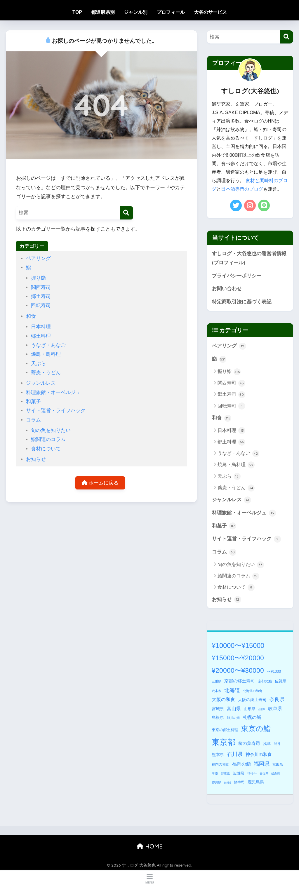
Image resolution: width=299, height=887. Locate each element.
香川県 (216, 782)
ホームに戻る (103, 483)
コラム (33, 420)
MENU (149, 882)
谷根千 (252, 773)
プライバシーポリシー (237, 275)
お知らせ (36, 459)
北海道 (232, 690)
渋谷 (277, 744)
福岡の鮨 (241, 763)
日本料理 (41, 327)
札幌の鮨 (252, 717)
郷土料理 (41, 336)
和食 (31, 316)
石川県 (235, 754)
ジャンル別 (135, 12)
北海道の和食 (252, 691)
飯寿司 (275, 773)
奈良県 (277, 699)
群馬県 (225, 773)
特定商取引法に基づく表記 (242, 301)
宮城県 (218, 708)
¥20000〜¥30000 (238, 670)
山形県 (249, 709)
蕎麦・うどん (46, 372)
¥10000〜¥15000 (238, 645)
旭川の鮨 (233, 717)
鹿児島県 (256, 782)
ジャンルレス (41, 383)
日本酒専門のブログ (242, 189)
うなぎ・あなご (48, 345)
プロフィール (171, 12)
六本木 (216, 691)
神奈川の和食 (259, 754)
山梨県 (261, 709)
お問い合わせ (227, 288)
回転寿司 (41, 305)
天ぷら (38, 363)
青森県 (264, 773)
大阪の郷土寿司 (252, 699)
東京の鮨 (256, 729)
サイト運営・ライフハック (56, 410)
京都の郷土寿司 (239, 680)
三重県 (216, 681)
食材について (46, 449)
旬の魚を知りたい (51, 430)
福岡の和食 (220, 764)
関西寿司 (41, 287)
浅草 (267, 743)
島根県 (218, 717)
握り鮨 (38, 278)
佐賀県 (280, 681)
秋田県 (277, 764)
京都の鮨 (265, 681)
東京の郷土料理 (225, 730)
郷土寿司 (41, 296)
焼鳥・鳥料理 (46, 354)
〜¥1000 (274, 671)
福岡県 (262, 764)
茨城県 (238, 773)
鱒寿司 (239, 782)
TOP (77, 12)
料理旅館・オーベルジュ (53, 392)
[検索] (126, 212)
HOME (153, 846)
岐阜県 (275, 708)
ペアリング (38, 258)
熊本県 (218, 754)
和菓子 (33, 401)
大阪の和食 (223, 699)
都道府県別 (103, 12)
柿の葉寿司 (249, 743)
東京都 (223, 742)
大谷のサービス (210, 12)
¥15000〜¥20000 (238, 658)
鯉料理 (227, 782)
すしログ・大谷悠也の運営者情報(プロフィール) (249, 258)
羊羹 (215, 773)
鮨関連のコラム (48, 439)
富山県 (234, 708)
